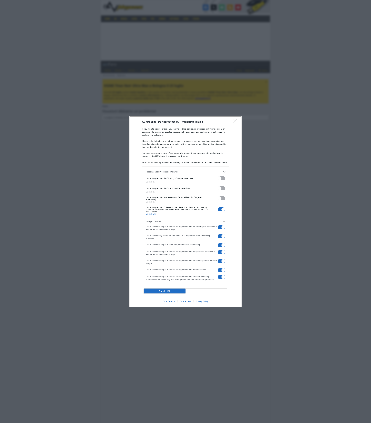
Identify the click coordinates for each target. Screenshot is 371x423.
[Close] (235, 122)
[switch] (221, 178)
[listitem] (185, 171)
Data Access (185, 301)
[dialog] (185, 211)
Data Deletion (169, 301)
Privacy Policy (202, 301)
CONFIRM (164, 291)
